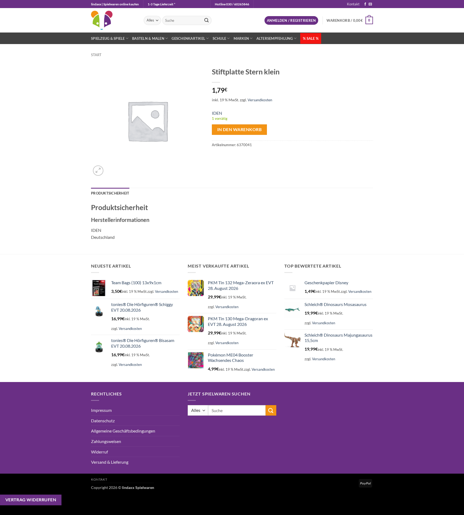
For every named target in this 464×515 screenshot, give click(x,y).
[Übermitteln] (206, 20)
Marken (241, 38)
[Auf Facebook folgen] (365, 4)
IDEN (217, 113)
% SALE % (310, 38)
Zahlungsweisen (106, 441)
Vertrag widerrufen (30, 499)
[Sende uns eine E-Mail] (370, 4)
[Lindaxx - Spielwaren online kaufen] (113, 20)
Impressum (101, 410)
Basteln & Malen (148, 38)
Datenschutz (103, 420)
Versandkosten (260, 100)
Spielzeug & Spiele (108, 38)
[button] (291, 20)
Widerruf (99, 451)
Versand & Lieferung (109, 461)
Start (96, 55)
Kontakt (353, 4)
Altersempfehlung (274, 38)
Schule (219, 38)
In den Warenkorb (239, 129)
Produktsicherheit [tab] (110, 193)
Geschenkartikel (188, 38)
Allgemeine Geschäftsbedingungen (123, 430)
